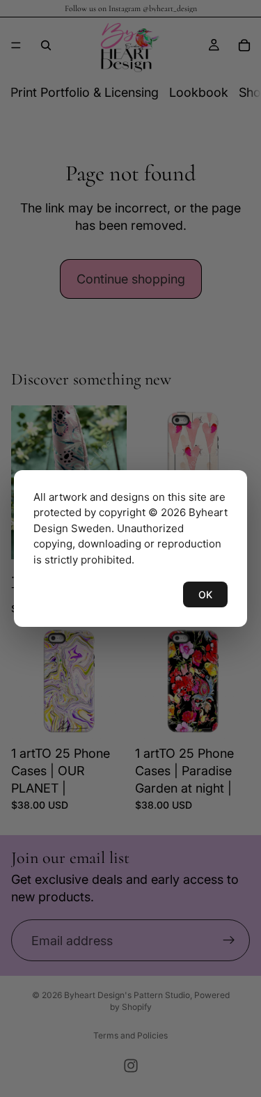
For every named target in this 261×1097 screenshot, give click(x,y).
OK (205, 594)
